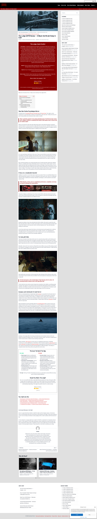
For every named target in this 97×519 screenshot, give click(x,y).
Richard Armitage (35, 344)
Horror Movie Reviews (71, 5)
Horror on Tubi (64, 34)
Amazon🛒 (41, 78)
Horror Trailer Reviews (66, 36)
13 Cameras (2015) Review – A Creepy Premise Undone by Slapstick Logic (34, 404)
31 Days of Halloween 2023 (67, 20)
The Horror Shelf (65, 39)
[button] (94, 507)
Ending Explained (80, 5)
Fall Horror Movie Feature (66, 26)
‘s (30, 113)
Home (59, 5)
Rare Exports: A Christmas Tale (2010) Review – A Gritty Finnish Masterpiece (34, 398)
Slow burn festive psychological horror (25, 98)
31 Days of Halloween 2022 (67, 18)
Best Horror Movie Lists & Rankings (68, 25)
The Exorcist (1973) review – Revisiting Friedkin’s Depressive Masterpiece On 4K (47, 472)
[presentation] (28, 464)
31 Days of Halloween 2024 (67, 21)
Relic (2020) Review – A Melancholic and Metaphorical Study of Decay (33, 401)
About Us (59, 515)
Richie (20, 39)
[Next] (55, 467)
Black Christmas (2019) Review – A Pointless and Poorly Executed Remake (48, 449)
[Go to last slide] (20, 467)
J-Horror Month (65, 37)
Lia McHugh (23, 344)
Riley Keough (28, 341)
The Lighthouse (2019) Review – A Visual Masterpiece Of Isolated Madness (27, 472)
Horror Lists (63, 5)
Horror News (87, 5)
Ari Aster (39, 293)
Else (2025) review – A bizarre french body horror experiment (32, 400)
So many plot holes (24, 101)
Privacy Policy (82, 517)
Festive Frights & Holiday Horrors (68, 28)
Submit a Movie (65, 515)
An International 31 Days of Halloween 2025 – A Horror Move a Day (33, 402)
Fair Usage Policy (48, 515)
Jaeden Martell (52, 342)
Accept (77, 514)
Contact (86, 517)
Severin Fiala (43, 113)
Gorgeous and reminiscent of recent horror (26, 103)
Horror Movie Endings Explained (68, 31)
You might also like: (24, 107)
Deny (89, 514)
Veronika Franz (36, 113)
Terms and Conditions (40, 515)
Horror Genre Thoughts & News (68, 29)
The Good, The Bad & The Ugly (25, 104)
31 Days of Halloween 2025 (67, 23)
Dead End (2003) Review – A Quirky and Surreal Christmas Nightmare (28, 449)
